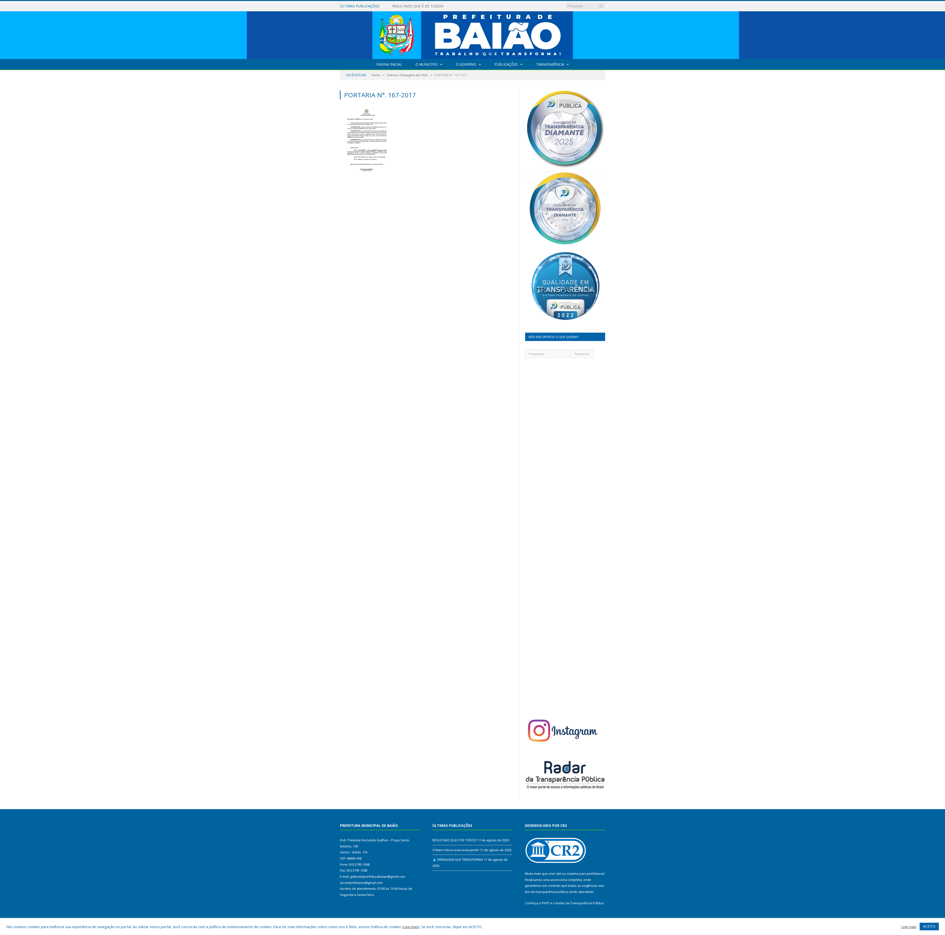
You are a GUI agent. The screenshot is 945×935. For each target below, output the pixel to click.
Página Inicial (389, 64)
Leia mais (410, 926)
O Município (426, 64)
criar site (555, 873)
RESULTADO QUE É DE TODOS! (454, 840)
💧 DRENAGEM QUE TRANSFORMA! (457, 859)
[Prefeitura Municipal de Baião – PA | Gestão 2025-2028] (472, 34)
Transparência (550, 64)
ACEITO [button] (929, 926)
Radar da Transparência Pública (580, 903)
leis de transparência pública (546, 892)
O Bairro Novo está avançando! (417, 6)
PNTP (546, 903)
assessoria (559, 879)
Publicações (506, 64)
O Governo (466, 64)
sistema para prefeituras (585, 873)
